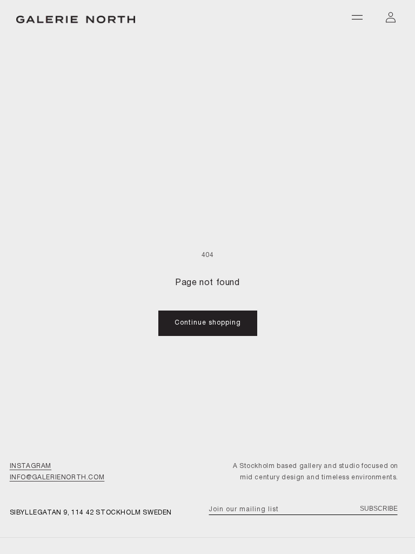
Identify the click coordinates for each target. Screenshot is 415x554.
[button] (357, 17)
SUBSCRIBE (379, 508)
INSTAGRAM (30, 466)
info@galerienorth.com (57, 477)
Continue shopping (208, 323)
